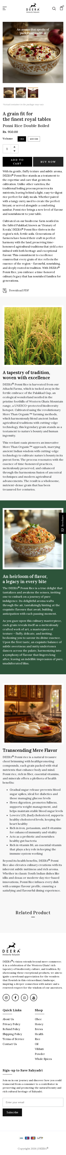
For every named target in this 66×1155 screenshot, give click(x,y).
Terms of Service (13, 1039)
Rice (37, 1039)
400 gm (34, 139)
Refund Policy (11, 1029)
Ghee (38, 1019)
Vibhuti (39, 1049)
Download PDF (19, 290)
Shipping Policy (12, 1034)
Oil (36, 1044)
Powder (40, 1054)
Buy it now (48, 162)
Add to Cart (17, 161)
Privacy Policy (11, 1024)
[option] (9, 93)
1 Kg (22, 139)
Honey (39, 1024)
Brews (39, 1029)
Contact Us (10, 1044)
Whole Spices (43, 1059)
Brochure (62, 520)
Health (39, 1034)
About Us (8, 1019)
